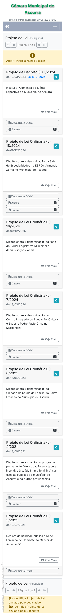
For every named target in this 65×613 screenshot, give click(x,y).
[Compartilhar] (56, 77)
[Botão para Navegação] (55, 26)
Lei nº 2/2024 (36, 77)
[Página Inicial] (7, 26)
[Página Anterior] (13, 45)
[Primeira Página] (8, 45)
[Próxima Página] (39, 45)
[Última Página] (44, 45)
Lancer (4, 586)
